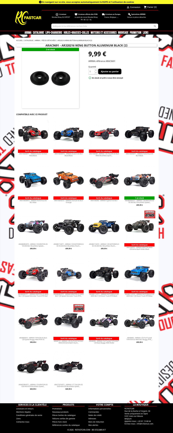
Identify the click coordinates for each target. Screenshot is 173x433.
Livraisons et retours (25, 408)
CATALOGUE (38, 33)
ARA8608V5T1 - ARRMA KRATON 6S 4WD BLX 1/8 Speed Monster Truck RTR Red (33, 295)
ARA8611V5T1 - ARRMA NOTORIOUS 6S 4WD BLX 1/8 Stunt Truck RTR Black (104, 295)
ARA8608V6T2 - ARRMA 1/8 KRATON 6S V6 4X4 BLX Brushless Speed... (33, 245)
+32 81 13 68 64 (144, 421)
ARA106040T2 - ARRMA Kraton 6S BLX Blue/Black (69, 154)
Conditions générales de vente (29, 415)
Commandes (93, 412)
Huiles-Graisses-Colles (76, 33)
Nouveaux (123, 33)
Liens (145, 33)
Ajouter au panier (110, 71)
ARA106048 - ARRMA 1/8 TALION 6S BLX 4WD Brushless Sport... (104, 154)
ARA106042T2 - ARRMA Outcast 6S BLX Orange (68, 201)
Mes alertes (93, 425)
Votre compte (104, 404)
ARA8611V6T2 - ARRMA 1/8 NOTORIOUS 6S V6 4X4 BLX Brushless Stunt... (104, 245)
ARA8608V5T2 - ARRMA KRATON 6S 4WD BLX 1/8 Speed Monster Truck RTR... (69, 295)
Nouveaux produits (60, 412)
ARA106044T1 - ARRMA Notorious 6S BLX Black (139, 154)
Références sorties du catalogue (66, 425)
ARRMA (28, 33)
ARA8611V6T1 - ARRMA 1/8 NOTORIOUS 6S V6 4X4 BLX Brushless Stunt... (69, 245)
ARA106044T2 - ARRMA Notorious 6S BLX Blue (33, 201)
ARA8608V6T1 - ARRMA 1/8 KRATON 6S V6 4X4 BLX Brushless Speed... (139, 201)
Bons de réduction (96, 422)
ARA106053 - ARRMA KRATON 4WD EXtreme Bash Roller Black (139, 248)
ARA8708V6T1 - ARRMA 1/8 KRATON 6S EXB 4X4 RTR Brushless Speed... (33, 385)
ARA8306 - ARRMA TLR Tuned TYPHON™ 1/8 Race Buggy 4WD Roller (104, 342)
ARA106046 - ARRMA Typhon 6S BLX (104, 200)
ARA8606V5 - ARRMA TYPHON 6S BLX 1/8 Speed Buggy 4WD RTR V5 (33, 338)
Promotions (57, 408)
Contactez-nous (22, 422)
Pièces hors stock (59, 422)
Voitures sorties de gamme (63, 418)
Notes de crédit (94, 415)
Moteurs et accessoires (104, 33)
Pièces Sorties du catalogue (64, 415)
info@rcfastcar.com (145, 423)
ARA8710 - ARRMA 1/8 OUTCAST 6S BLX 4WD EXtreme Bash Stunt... (68, 342)
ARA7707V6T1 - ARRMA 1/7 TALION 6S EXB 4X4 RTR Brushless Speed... (68, 385)
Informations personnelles (99, 408)
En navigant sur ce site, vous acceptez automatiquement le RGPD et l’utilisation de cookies (88, 2)
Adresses (92, 418)
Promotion (135, 33)
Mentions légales (23, 412)
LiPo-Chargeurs (53, 33)
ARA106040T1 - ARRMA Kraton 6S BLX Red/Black (33, 154)
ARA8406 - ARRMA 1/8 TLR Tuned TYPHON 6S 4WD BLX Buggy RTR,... (139, 338)
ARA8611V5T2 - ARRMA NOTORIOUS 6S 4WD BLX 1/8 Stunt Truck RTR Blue (139, 295)
